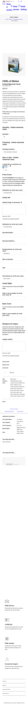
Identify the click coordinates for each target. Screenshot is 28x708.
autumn (18, 390)
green (11, 390)
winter (11, 388)
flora (23, 382)
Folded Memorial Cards (17, 19)
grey (15, 390)
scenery (12, 386)
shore (11, 396)
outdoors (16, 384)
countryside (22, 394)
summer (12, 382)
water (11, 394)
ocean (14, 392)
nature (22, 390)
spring (20, 386)
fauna (11, 384)
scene (19, 384)
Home (7, 19)
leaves (16, 382)
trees (15, 388)
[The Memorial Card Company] (9, 1)
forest (18, 388)
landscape (16, 394)
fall (23, 386)
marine (23, 396)
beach (15, 396)
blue (21, 388)
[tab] (14, 409)
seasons (17, 386)
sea (11, 392)
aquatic (19, 396)
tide (21, 392)
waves (17, 392)
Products (10, 19)
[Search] (18, 1)
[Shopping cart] (21, 1)
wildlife (20, 382)
